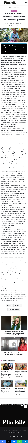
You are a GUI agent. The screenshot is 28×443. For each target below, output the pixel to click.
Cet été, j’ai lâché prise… (5, 389)
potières (18, 306)
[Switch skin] (23, 3)
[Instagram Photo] (6, 410)
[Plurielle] (10, 2)
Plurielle (24, 430)
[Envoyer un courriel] (13, 23)
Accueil (12, 7)
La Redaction (10, 23)
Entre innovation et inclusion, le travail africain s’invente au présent (20, 391)
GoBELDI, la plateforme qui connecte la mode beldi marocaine (6, 374)
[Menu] (2, 3)
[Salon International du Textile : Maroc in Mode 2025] (21, 366)
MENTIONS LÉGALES (14, 432)
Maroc (10, 306)
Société (17, 7)
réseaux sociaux (14, 309)
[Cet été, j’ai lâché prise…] (7, 383)
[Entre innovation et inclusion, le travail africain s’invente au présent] (21, 383)
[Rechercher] (26, 3)
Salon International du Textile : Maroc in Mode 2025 (21, 373)
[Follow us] (25, 406)
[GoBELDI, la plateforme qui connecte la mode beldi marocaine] (7, 366)
